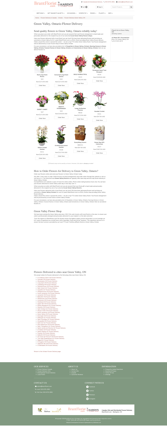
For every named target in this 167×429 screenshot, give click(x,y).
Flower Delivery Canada (44, 369)
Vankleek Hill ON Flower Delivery (47, 344)
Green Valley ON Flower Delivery (47, 314)
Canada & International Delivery (92, 2)
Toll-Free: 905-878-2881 (44, 392)
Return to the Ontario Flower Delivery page (47, 351)
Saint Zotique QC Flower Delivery (47, 309)
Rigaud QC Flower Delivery (45, 340)
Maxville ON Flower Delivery (46, 307)
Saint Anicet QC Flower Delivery (47, 288)
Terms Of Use (109, 373)
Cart (84, 7)
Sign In (100, 7)
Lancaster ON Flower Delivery (46, 295)
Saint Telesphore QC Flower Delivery (48, 326)
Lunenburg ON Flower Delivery (46, 285)
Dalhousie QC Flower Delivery (46, 318)
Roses (92, 13)
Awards (73, 373)
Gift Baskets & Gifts (56, 13)
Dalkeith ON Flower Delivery (46, 335)
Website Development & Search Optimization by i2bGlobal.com (83, 422)
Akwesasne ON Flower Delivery (47, 281)
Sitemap (107, 374)
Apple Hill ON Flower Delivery (46, 304)
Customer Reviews (77, 374)
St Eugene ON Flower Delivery (46, 342)
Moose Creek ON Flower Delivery (47, 311)
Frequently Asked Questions (114, 369)
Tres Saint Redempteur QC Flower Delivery (50, 338)
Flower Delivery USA (44, 371)
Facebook (92, 387)
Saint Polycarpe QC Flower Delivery (48, 319)
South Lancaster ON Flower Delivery (48, 293)
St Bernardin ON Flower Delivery (47, 345)
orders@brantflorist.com (125, 2)
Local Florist (41, 374)
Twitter (91, 391)
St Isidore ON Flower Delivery (46, 330)
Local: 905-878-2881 (43, 389)
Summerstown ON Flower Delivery (48, 286)
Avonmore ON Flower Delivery (46, 300)
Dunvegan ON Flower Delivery (46, 316)
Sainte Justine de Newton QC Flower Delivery (51, 328)
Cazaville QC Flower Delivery (46, 290)
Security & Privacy (110, 371)
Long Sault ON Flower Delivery (47, 283)
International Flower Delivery (46, 373)
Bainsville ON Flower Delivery (46, 297)
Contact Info (75, 371)
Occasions (71, 13)
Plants (102, 13)
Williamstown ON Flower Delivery (48, 292)
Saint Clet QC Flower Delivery (46, 323)
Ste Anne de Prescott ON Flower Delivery (50, 337)
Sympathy (83, 13)
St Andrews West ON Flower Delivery (49, 278)
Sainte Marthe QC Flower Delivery (48, 331)
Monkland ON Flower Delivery (46, 302)
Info (110, 13)
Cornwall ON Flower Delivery (46, 279)
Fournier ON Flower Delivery (46, 333)
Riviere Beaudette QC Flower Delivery (49, 305)
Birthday (40, 13)
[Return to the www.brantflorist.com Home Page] (54, 4)
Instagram (92, 399)
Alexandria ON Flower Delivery (47, 321)
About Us (74, 369)
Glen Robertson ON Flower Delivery (48, 325)
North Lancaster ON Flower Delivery (48, 312)
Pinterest (92, 395)
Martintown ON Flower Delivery (47, 298)
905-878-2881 (110, 2)
